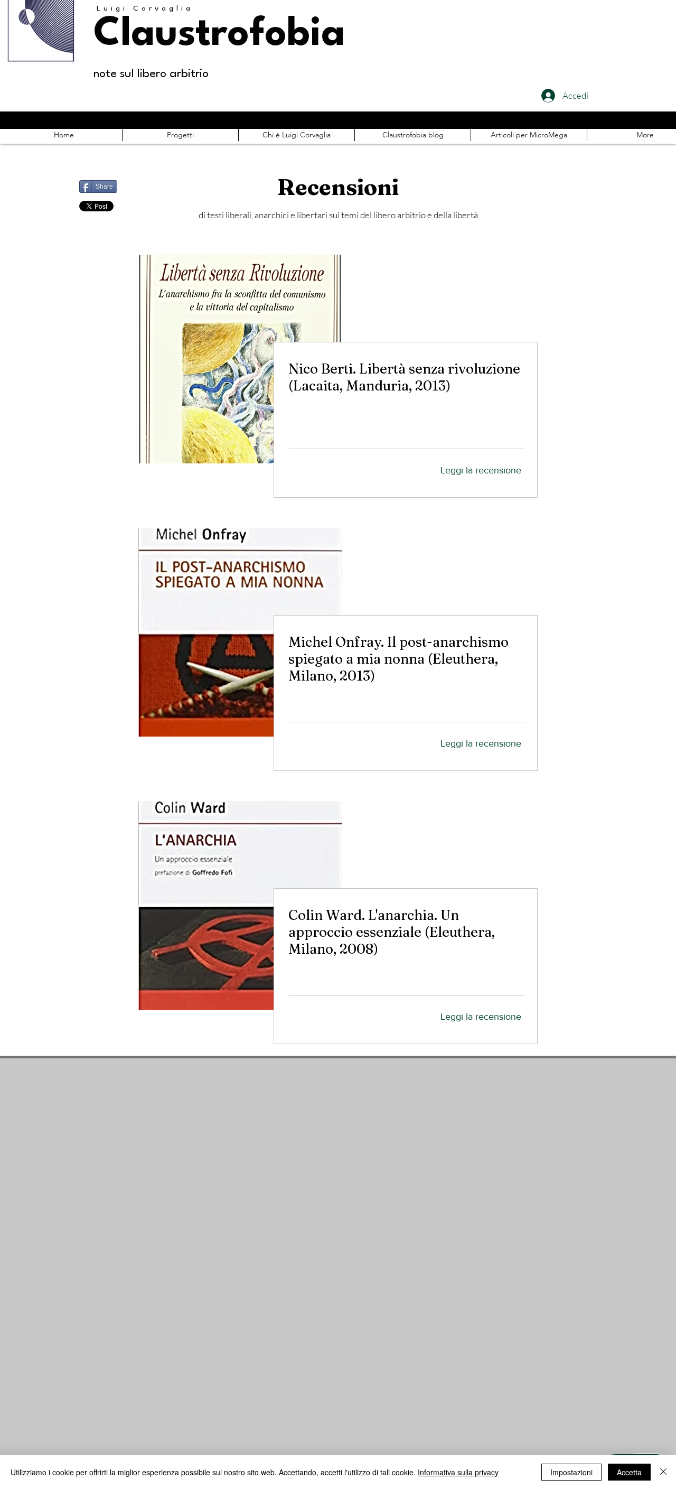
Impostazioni (571, 1472)
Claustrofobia (219, 34)
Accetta (629, 1472)
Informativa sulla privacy (458, 1472)
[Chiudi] (663, 1472)
